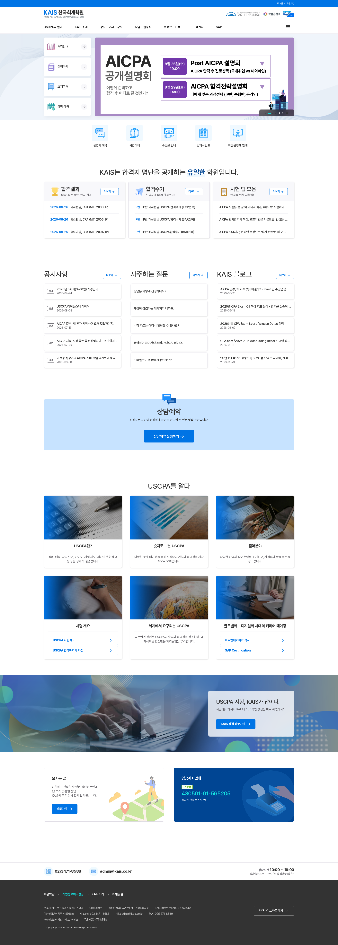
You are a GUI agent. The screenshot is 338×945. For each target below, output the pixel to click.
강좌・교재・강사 (111, 27)
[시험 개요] (83, 598)
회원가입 (290, 3)
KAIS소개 (98, 894)
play (287, 113)
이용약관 (49, 894)
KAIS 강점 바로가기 (233, 724)
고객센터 (198, 27)
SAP (219, 27)
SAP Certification (238, 650)
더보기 (107, 191)
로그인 (280, 3)
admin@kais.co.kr (116, 871)
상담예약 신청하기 (166, 436)
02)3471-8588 (68, 871)
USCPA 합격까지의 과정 (68, 650)
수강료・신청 (172, 27)
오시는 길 (117, 894)
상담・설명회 (143, 27)
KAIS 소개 (81, 27)
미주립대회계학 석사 (237, 640)
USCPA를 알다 (53, 27)
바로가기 (62, 809)
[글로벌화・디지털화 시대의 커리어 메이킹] (255, 598)
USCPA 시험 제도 (64, 640)
